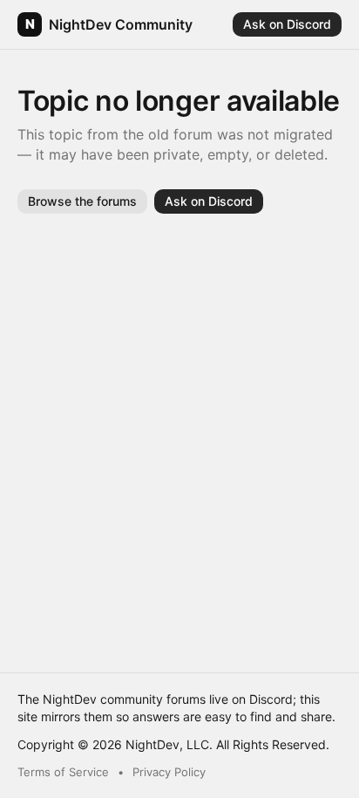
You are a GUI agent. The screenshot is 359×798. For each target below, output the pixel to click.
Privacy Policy (169, 772)
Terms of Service (63, 772)
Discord (271, 699)
